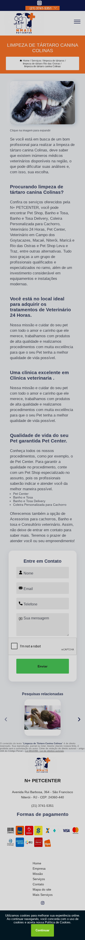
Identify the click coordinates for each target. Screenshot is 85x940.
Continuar (42, 930)
